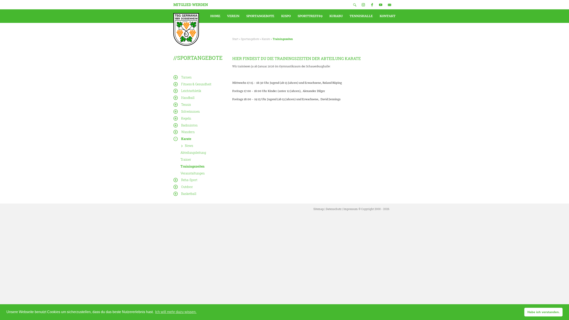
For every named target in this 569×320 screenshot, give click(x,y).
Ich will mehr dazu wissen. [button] (175, 312)
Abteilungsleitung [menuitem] (193, 152)
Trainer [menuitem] (185, 159)
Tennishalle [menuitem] (361, 16)
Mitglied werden (190, 4)
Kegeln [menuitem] (186, 118)
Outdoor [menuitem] (187, 187)
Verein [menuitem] (233, 16)
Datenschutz (333, 209)
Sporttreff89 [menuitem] (310, 16)
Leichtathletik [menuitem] (191, 91)
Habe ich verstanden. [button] (543, 312)
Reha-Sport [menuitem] (189, 180)
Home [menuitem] (215, 16)
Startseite (186, 29)
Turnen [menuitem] (186, 77)
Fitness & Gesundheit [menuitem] (196, 84)
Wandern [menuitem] (188, 132)
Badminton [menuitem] (189, 125)
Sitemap (318, 209)
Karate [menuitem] (186, 139)
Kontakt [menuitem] (387, 16)
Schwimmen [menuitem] (190, 111)
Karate (266, 39)
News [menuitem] (189, 146)
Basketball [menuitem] (188, 194)
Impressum (350, 209)
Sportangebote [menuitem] (260, 16)
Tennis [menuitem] (186, 104)
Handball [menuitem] (187, 98)
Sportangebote (250, 39)
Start (235, 39)
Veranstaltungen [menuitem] (192, 173)
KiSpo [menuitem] (286, 16)
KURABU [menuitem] (336, 16)
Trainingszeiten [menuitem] (192, 166)
